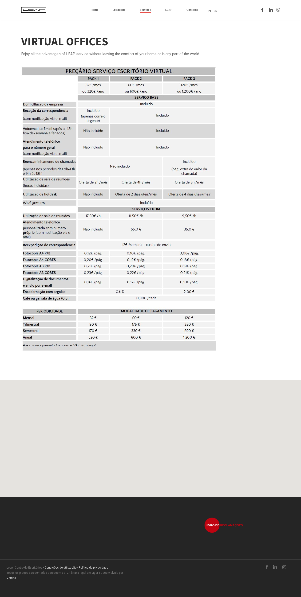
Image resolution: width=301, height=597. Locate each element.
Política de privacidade (93, 567)
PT (209, 11)
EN (215, 11)
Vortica (11, 578)
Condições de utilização (60, 567)
